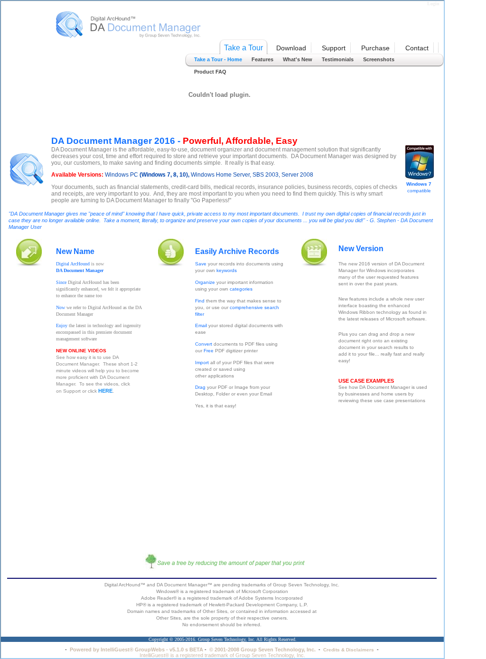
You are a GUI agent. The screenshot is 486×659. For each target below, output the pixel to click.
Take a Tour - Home (218, 59)
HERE (105, 391)
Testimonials (338, 59)
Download (291, 48)
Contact (417, 48)
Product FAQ (210, 72)
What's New (297, 59)
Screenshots (378, 59)
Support (334, 48)
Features (262, 59)
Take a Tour (243, 48)
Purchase (375, 48)
